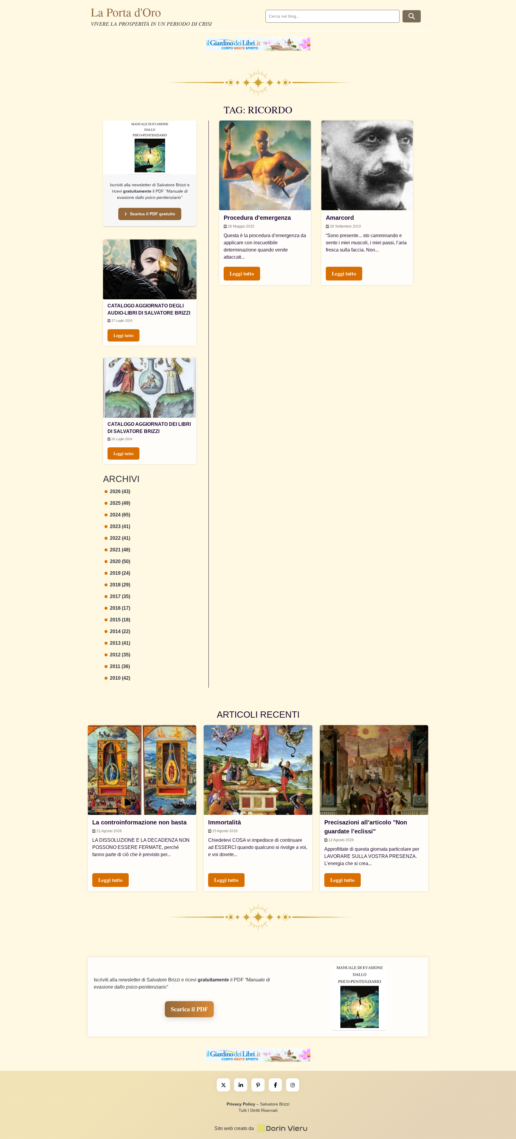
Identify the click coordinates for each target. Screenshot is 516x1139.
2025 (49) (120, 503)
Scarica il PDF (189, 1009)
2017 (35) (120, 596)
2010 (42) (120, 678)
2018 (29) (120, 584)
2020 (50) (120, 561)
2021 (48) (120, 549)
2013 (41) (120, 643)
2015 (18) (120, 619)
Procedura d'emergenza (257, 217)
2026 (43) (120, 491)
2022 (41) (120, 538)
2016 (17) (120, 608)
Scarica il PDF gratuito (152, 213)
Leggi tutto (123, 335)
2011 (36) (120, 666)
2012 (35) (120, 654)
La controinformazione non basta (139, 822)
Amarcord (340, 217)
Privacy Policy (241, 1104)
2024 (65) (120, 514)
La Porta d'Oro (126, 12)
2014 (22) (120, 631)
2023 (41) (120, 526)
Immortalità (224, 822)
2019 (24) (120, 573)
